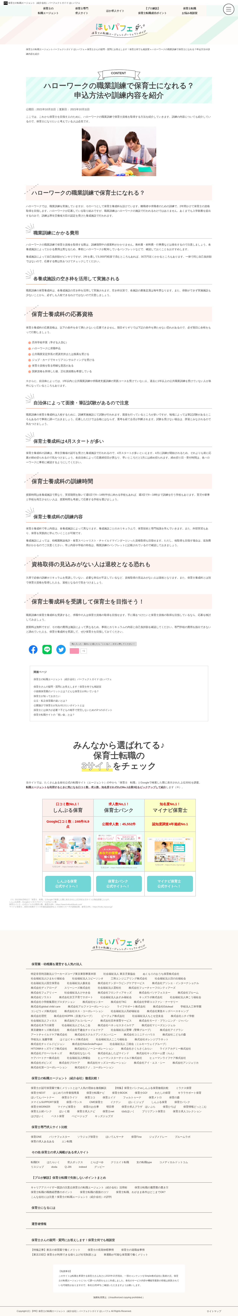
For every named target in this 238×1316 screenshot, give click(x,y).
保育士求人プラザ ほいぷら (138, 1106)
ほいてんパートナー (42, 1097)
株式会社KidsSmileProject (87, 1043)
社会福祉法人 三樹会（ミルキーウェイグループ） (139, 1043)
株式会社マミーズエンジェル (159, 1025)
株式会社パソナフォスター (154, 992)
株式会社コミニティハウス (139, 1034)
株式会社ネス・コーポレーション (83, 1011)
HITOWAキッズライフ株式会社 (49, 1048)
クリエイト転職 (120, 1162)
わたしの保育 (163, 1092)
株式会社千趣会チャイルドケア (85, 1029)
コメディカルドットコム (173, 1162)
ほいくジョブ (136, 1102)
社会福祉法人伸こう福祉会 (185, 997)
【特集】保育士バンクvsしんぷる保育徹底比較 (141, 1087)
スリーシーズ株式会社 (77, 987)
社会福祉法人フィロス (44, 1020)
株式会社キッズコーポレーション (106, 1062)
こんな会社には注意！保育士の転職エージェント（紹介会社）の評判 (71, 1196)
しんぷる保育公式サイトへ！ (67, 883)
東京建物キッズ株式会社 (45, 1029)
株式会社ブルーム (188, 992)
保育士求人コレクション (187, 1111)
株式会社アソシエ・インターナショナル (175, 983)
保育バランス (74, 1102)
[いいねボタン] (74, 651)
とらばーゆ (96, 1162)
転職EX (35, 1162)
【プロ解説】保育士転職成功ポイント (152, 10)
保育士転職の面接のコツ (94, 1192)
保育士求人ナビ (86, 1111)
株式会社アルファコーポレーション (89, 1006)
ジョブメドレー (158, 1136)
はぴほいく (37, 1116)
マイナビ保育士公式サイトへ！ (169, 883)
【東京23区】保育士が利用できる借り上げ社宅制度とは (63, 1254)
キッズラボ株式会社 (151, 997)
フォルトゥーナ (132, 1097)
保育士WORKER (40, 1106)
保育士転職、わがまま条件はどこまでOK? (140, 1192)
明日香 (110, 1106)
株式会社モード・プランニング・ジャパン (164, 1020)
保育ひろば (169, 1106)
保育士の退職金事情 (133, 1249)
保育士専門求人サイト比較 (49, 1127)
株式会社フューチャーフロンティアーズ (152, 987)
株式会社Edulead (163, 1006)
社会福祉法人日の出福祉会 (170, 978)
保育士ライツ (69, 1097)
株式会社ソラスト (41, 997)
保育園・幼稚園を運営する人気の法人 (57, 964)
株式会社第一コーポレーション (49, 1067)
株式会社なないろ (80, 1053)
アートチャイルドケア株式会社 (49, 1034)
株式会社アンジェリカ (186, 1062)
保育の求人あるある (42, 1141)
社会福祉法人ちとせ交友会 (147, 1015)
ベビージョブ (79, 1116)
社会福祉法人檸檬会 (78, 1057)
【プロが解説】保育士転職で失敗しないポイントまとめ (69, 1177)
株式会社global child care (45, 1006)
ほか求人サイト (115, 10)
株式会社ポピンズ (41, 1062)
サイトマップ (214, 1311)
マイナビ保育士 (67, 1106)
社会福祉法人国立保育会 (45, 983)
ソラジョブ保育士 (87, 1136)
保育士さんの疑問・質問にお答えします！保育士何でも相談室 (67, 686)
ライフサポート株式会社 (131, 1006)
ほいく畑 (64, 1111)
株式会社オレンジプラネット (151, 1039)
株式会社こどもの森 (174, 1034)
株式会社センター (93, 1001)
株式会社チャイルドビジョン (48, 1043)
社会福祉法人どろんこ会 (76, 1025)
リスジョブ (37, 1166)
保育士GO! (141, 1092)
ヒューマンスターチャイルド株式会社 (120, 1057)
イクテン (115, 1102)
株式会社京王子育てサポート (76, 997)
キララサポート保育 (189, 1092)
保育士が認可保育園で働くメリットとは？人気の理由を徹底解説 (68, 1087)
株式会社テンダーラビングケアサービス (121, 983)
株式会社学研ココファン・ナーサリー (156, 1001)
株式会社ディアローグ (44, 987)
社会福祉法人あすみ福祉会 (116, 997)
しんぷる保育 (159, 1102)
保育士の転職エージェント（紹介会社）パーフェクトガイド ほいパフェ (44, 3)
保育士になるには (43, 1207)
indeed (83, 1166)
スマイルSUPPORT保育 (45, 1102)
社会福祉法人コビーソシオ (87, 978)
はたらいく (53, 1162)
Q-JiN (68, 1166)
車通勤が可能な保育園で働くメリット (126, 1254)
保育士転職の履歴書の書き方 (151, 1187)
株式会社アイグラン (171, 1029)
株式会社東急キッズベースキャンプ (168, 1011)
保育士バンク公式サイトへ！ (118, 883)
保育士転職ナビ (95, 1092)
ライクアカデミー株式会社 (175, 1048)
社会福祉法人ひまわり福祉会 (48, 978)
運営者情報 (39, 1223)
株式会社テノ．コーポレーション (94, 1067)
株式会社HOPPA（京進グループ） (74, 1015)
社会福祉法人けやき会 (77, 992)
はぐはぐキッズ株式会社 (74, 1039)
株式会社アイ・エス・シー (149, 1062)
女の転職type (144, 1162)
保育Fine (136, 1136)
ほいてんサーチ (115, 1136)
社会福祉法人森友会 (78, 983)
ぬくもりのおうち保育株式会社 (161, 973)
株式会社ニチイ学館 (182, 1015)
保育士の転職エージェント (48, 10)
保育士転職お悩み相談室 (189, 10)
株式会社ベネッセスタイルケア (116, 1025)
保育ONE (36, 1136)
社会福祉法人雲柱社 (109, 987)
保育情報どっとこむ (195, 1106)
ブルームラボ (182, 1136)
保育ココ (90, 1097)
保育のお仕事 (91, 1106)
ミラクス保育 (184, 1087)
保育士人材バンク (41, 1111)
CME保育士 (96, 1102)
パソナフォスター (59, 1136)
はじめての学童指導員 (66, 1092)
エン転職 (67, 1141)
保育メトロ (155, 1097)
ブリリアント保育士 (153, 1111)
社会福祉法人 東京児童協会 (119, 973)
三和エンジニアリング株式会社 (129, 978)
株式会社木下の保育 (42, 1025)
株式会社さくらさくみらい (136, 1048)
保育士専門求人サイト (81, 10)
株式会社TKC (118, 1001)
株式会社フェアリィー (44, 992)
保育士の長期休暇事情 (101, 1249)
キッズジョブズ (104, 1116)
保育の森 (174, 1097)
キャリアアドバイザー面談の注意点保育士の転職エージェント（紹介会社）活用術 (79, 1187)
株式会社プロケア (69, 1062)
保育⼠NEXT (38, 1092)
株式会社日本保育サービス (116, 1020)
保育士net (108, 1111)
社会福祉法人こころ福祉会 (111, 1039)
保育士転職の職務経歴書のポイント (52, 1192)
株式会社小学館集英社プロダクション (53, 1001)
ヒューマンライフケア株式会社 (167, 1057)
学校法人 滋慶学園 (41, 1039)
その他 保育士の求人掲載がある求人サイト (60, 1152)
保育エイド (109, 1097)
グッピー (99, 1166)
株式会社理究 (38, 1015)
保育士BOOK (119, 1092)
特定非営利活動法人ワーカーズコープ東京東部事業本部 (63, 973)
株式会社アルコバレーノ (78, 1020)
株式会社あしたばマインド (113, 1053)
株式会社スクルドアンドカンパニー (95, 1034)
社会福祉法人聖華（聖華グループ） (131, 1029)
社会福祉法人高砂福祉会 (125, 1011)
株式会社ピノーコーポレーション (94, 1048)
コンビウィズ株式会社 (44, 1011)
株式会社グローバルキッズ (46, 1053)
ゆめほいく (128, 1111)
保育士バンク (182, 1102)
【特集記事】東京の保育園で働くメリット (55, 1249)
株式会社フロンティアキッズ (115, 992)
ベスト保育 (57, 1116)
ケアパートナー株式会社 (45, 1057)
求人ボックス (75, 1162)
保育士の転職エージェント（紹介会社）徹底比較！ (66, 1078)
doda (54, 1166)
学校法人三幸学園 (191, 1006)
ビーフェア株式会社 (113, 1015)
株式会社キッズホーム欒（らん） (156, 1053)
